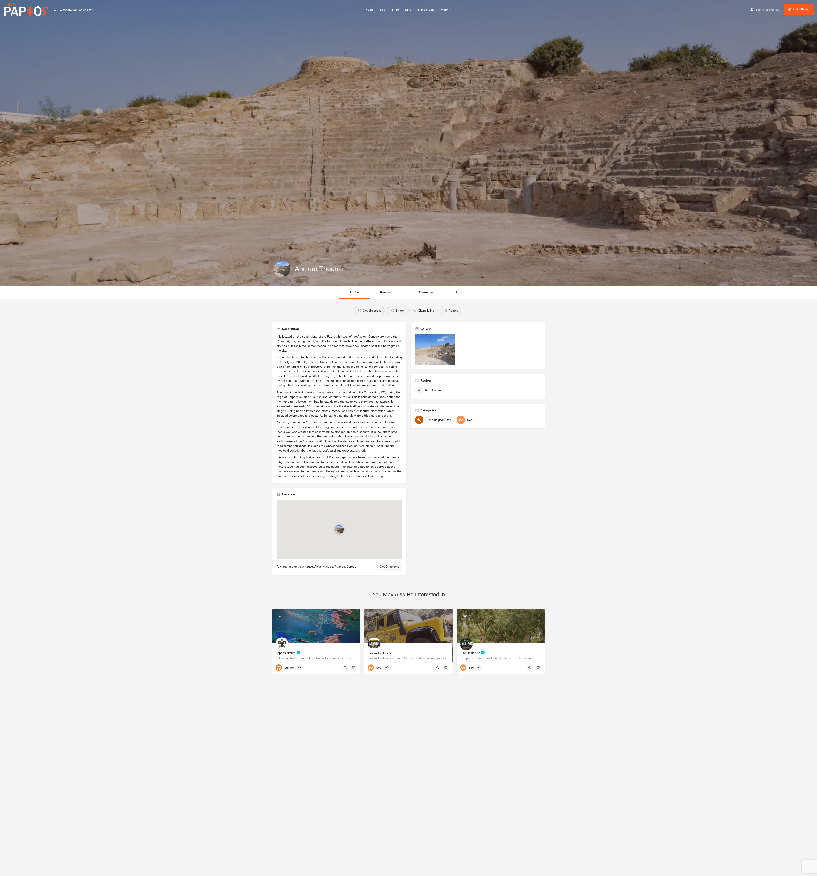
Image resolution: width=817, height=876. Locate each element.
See (382, 9)
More (444, 9)
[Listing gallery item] (435, 349)
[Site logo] (26, 9)
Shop (395, 9)
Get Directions (389, 566)
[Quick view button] (345, 667)
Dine (408, 9)
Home (370, 9)
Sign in (760, 9)
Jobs (460, 292)
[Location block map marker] (339, 529)
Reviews (388, 292)
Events (426, 292)
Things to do (426, 9)
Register (774, 9)
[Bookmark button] (353, 667)
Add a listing (801, 9)
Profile (354, 292)
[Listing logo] (281, 268)
